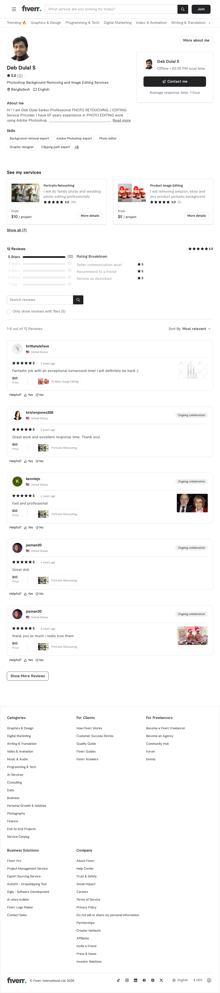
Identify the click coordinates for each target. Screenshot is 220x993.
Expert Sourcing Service (24, 876)
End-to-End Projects (21, 829)
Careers (82, 892)
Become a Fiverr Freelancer (165, 728)
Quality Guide (86, 743)
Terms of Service (88, 899)
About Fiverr (85, 861)
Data (10, 790)
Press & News (86, 954)
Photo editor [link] (108, 138)
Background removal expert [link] (29, 138)
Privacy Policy (86, 907)
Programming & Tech (82, 23)
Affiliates (82, 938)
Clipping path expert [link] (55, 147)
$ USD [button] (198, 980)
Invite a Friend (86, 946)
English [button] (182, 980)
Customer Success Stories (94, 736)
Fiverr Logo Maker (20, 907)
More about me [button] (196, 40)
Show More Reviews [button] (28, 676)
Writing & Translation (22, 743)
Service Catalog (18, 836)
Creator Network (88, 930)
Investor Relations (89, 961)
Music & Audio (17, 759)
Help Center (85, 868)
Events (150, 759)
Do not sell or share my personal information (107, 915)
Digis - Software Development (28, 892)
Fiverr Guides (86, 751)
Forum (150, 751)
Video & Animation (151, 23)
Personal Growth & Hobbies (26, 805)
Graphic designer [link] (22, 147)
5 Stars (14, 257)
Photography (16, 813)
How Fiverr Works (89, 728)
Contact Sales (17, 915)
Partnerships (85, 923)
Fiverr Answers (87, 759)
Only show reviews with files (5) (39, 311)
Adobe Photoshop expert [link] (74, 138)
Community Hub (157, 743)
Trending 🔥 (16, 23)
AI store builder (18, 899)
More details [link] (90, 215)
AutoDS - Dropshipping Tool (26, 884)
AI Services (15, 774)
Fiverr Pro (14, 861)
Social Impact (85, 884)
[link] (118, 980)
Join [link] (201, 9)
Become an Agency (159, 736)
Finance (12, 821)
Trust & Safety (86, 876)
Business (13, 798)
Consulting (14, 782)
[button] (13, 9)
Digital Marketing (117, 23)
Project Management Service (27, 868)
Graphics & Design (46, 23)
